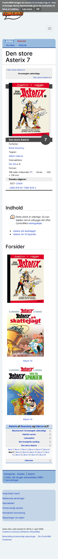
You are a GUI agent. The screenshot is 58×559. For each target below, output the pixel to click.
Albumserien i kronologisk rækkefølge (29, 431)
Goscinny (26, 426)
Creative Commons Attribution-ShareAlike (21, 532)
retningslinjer (35, 223)
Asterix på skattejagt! (24, 231)
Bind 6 (46, 449)
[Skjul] (50, 426)
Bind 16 (42, 455)
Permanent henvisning (13, 513)
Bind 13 (19, 455)
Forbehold (6, 539)
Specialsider (8, 503)
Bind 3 (25, 449)
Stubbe (21, 474)
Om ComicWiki (44, 536)
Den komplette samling (29, 442)
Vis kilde (10, 45)
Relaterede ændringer (13, 498)
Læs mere (27, 9)
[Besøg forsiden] (13, 13)
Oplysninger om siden (13, 517)
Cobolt (19, 183)
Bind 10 (33, 452)
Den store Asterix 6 (16, 70)
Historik (23, 45)
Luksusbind (29, 438)
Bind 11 (41, 452)
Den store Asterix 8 (41, 77)
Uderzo (39, 426)
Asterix (13, 426)
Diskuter (21, 41)
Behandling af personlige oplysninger (19, 536)
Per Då (12, 164)
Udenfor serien (29, 434)
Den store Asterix (29, 445)
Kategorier (9, 474)
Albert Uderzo (16, 156)
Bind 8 (18, 452)
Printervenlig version (12, 508)
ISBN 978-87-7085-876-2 (23, 187)
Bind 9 (25, 452)
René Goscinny (16, 148)
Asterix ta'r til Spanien (24, 234)
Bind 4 (32, 449)
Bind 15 (35, 455)
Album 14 (27, 419)
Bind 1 (10, 449)
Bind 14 (27, 455)
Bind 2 (17, 449)
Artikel (9, 41)
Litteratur (29, 460)
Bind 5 (39, 449)
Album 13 (27, 361)
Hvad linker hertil (10, 493)
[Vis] (50, 430)
